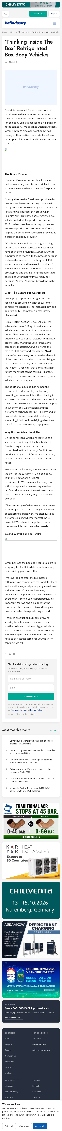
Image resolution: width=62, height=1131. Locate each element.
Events (8, 1050)
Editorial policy (11, 1091)
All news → (55, 730)
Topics (8, 1067)
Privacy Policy (36, 710)
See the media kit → (14, 1017)
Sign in (54, 13)
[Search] (5, 14)
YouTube (36, 1097)
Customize (24, 1126)
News (12, 32)
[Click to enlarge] (31, 158)
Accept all (39, 1126)
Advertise (36, 1038)
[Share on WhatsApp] (14, 654)
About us (9, 1086)
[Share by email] (10, 654)
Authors (8, 1073)
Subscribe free (38, 13)
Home (4, 32)
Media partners (39, 1044)
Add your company (41, 1050)
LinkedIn (36, 1086)
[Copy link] (6, 654)
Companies (10, 1056)
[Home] (15, 23)
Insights (8, 1044)
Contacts (9, 1097)
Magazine (9, 1061)
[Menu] (54, 23)
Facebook (36, 1091)
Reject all (9, 1126)
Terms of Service (18, 710)
